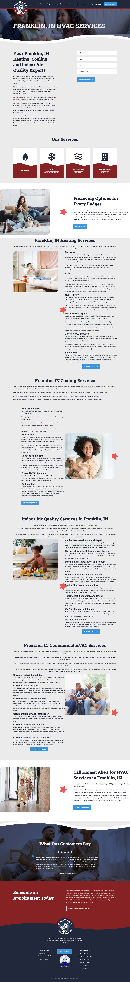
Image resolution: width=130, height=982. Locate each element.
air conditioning (41, 423)
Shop (78, 4)
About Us (83, 4)
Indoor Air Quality (57, 4)
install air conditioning (36, 417)
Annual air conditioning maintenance (32, 428)
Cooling (47, 4)
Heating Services (38, 4)
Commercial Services (69, 4)
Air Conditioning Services (85, 956)
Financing (85, 965)
